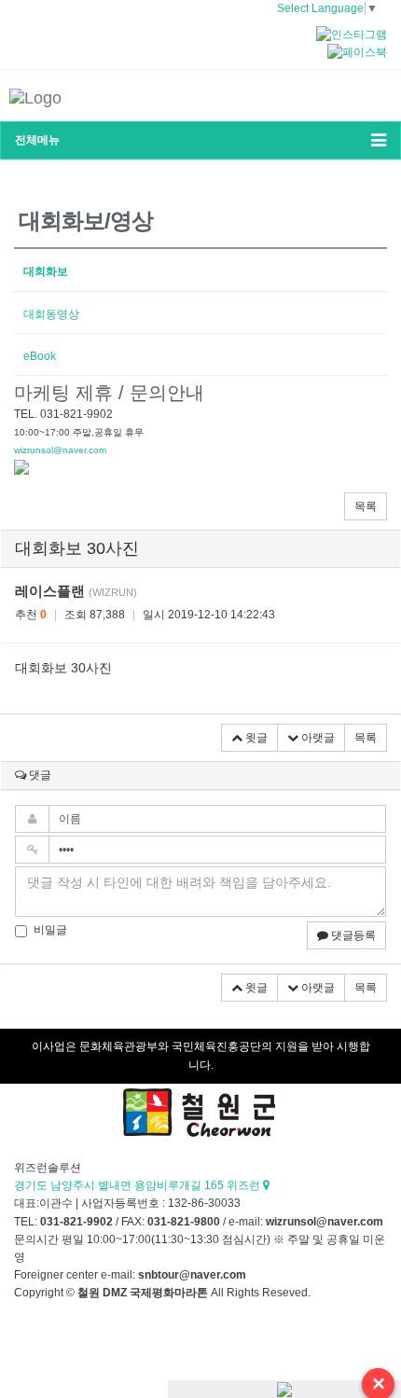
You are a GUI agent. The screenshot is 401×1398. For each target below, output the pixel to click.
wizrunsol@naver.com (60, 450)
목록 (365, 506)
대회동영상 (51, 314)
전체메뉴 (37, 139)
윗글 (255, 737)
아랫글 (316, 737)
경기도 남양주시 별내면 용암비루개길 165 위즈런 (138, 1185)
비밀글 (50, 929)
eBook (39, 356)
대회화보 (45, 271)
